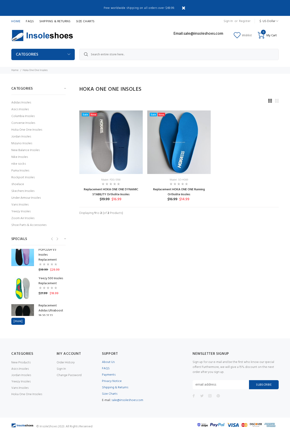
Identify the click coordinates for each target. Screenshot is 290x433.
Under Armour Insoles (26, 198)
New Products (21, 362)
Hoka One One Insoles (26, 129)
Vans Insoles (20, 204)
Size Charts (85, 21)
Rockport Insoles (23, 177)
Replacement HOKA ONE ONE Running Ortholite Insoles (179, 192)
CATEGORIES (27, 54)
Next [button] (57, 239)
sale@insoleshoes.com (127, 400)
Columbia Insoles (23, 116)
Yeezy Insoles (21, 211)
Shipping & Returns (55, 21)
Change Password (69, 375)
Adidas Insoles (21, 102)
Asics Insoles (20, 109)
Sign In (228, 21)
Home (15, 21)
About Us (108, 362)
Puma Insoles (20, 170)
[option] (38, 257)
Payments (109, 374)
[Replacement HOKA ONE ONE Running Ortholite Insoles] (179, 142)
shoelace (17, 184)
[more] (18, 321)
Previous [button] (51, 239)
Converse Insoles (23, 123)
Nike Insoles (19, 157)
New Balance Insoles (25, 150)
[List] (277, 101)
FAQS (30, 21)
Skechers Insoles (22, 191)
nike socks (18, 163)
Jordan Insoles (21, 136)
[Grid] (270, 101)
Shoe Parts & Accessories (28, 225)
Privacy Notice (112, 381)
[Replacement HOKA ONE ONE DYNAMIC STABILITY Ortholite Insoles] (111, 142)
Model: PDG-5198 (111, 180)
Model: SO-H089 (179, 180)
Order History (66, 362)
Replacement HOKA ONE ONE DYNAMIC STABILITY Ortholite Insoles (111, 192)
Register (244, 21)
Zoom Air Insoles (22, 218)
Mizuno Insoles (21, 143)
